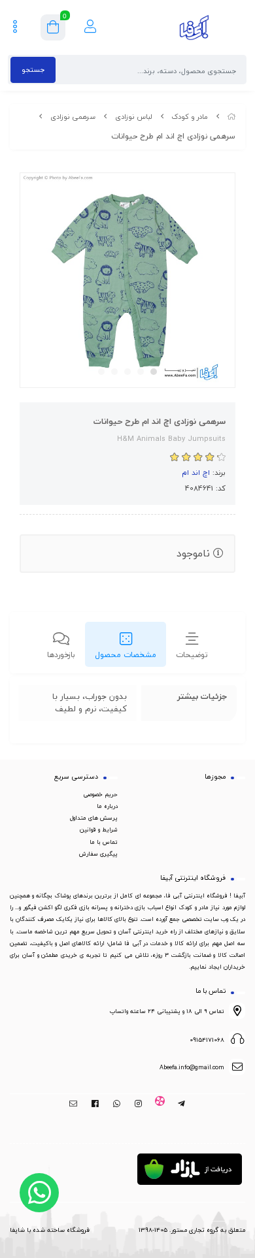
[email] (73, 1104)
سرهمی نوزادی (72, 116)
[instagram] (138, 1104)
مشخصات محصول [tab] (125, 655)
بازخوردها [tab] (61, 655)
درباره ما (107, 806)
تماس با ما (104, 842)
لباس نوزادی (133, 116)
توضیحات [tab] (192, 655)
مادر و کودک (189, 116)
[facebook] (95, 1104)
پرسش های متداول (94, 818)
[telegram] (181, 1104)
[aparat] (159, 1104)
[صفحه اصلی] (231, 116)
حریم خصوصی (100, 794)
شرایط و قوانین (99, 829)
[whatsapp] (116, 1104)
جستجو (33, 69)
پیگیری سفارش (98, 853)
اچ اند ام (196, 472)
